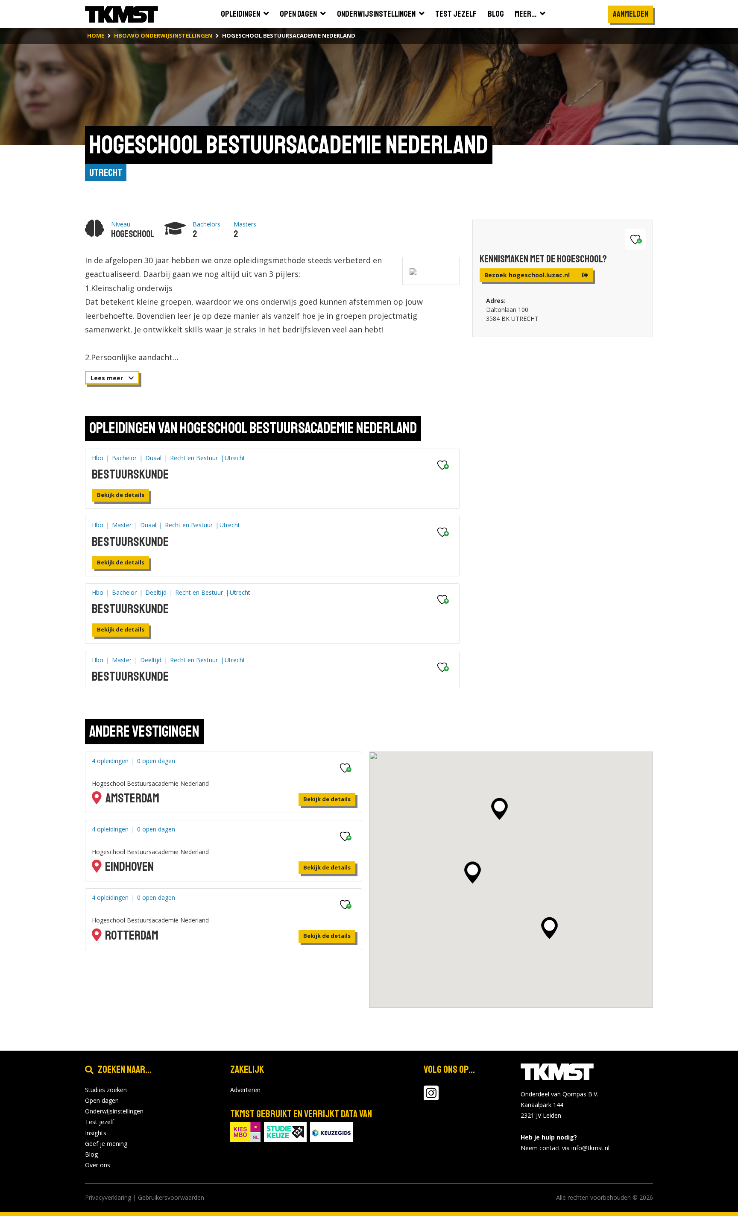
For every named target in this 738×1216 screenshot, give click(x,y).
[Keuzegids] (331, 1131)
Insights (95, 1133)
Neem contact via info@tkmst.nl (565, 1148)
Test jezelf (99, 1122)
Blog (91, 1154)
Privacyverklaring (108, 1197)
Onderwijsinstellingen (114, 1111)
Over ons (97, 1165)
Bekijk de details (120, 495)
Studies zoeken (106, 1090)
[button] (499, 809)
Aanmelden (630, 14)
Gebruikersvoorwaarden (171, 1197)
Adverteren (245, 1090)
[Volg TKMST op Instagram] (431, 1097)
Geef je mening (106, 1144)
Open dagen (102, 1100)
